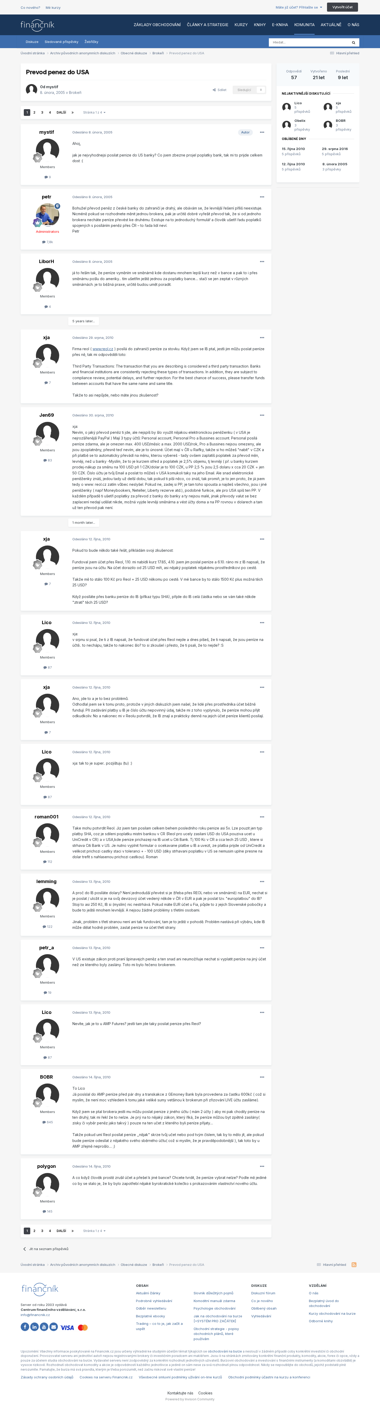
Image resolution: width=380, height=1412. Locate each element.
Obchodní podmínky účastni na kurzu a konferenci (269, 1377)
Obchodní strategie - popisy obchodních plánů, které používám (216, 1334)
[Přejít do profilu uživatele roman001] (47, 835)
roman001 (46, 816)
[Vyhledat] (353, 42)
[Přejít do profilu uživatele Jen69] (47, 433)
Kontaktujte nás (180, 1393)
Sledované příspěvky (61, 42)
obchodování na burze (225, 1351)
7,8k (49, 242)
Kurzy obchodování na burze (332, 1313)
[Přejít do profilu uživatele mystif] (31, 89)
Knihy (260, 24)
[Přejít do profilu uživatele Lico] (47, 640)
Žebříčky (91, 42)
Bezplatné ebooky (150, 1316)
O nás (353, 24)
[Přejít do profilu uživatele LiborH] (47, 279)
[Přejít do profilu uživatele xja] (47, 355)
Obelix (300, 120)
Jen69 (46, 415)
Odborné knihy (321, 1321)
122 (49, 926)
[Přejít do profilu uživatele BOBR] (47, 1095)
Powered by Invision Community (190, 1399)
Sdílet (221, 90)
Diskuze (32, 42)
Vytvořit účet (342, 7)
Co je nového (262, 1301)
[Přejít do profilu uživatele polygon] (47, 1184)
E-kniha (280, 24)
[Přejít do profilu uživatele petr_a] (47, 965)
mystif (52, 87)
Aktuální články (148, 1293)
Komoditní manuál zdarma (214, 1301)
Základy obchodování (157, 24)
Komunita (304, 24)
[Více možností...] (262, 132)
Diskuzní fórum (263, 1293)
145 (49, 1211)
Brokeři (75, 92)
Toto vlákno (332, 42)
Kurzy (241, 24)
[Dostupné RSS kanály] (354, 1264)
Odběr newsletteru (151, 1308)
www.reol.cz (103, 349)
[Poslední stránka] (72, 112)
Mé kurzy (53, 7)
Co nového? (30, 7)
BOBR (46, 1077)
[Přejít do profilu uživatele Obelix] (286, 125)
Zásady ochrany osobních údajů (47, 1377)
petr (46, 196)
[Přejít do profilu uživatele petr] (47, 215)
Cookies (205, 1393)
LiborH (46, 261)
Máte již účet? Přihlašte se (298, 7)
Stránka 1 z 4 (93, 112)
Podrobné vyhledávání (154, 1301)
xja (46, 337)
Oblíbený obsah (264, 1308)
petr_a (46, 947)
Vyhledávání (261, 1316)
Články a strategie (207, 24)
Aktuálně (331, 24)
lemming (46, 881)
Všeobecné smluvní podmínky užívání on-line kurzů (180, 1377)
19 (49, 992)
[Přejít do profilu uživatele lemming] (47, 899)
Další (61, 112)
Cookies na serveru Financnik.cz (106, 1377)
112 (49, 862)
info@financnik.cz (35, 1315)
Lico (46, 622)
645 (49, 1122)
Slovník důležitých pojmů (213, 1293)
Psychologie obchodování (214, 1308)
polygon (46, 1166)
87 (49, 667)
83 (49, 460)
